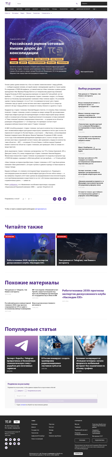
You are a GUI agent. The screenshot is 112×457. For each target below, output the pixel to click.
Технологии (64, 9)
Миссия (77, 424)
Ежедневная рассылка (34, 391)
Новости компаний (37, 439)
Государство (45, 9)
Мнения (28, 13)
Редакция (77, 427)
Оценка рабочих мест (81, 430)
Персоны (19, 9)
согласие (23, 405)
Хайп (72, 9)
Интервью (15, 13)
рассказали (62, 71)
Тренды (54, 9)
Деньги (27, 9)
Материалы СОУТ (97, 436)
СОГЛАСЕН (78, 453)
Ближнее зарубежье (55, 436)
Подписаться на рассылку (56, 401)
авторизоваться (40, 209)
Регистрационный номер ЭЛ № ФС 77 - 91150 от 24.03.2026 (12, 433)
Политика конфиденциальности (81, 433)
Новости (7, 13)
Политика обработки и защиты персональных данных (99, 426)
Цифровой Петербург (83, 9)
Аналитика (36, 13)
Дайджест (21, 391)
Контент (35, 9)
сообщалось (13, 185)
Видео (22, 13)
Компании (10, 9)
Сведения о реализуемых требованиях (96, 432)
